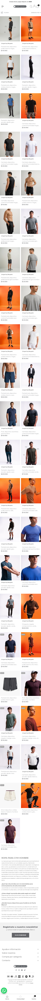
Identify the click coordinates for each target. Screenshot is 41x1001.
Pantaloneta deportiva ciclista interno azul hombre (8, 394)
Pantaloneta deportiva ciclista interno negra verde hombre (8, 356)
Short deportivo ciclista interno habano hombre (9, 811)
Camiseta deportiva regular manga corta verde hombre (8, 737)
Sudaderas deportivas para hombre (28, 914)
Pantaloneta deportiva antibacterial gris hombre (9, 278)
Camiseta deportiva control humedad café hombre (29, 510)
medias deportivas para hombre (29, 918)
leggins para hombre (13, 918)
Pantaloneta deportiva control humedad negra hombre (30, 394)
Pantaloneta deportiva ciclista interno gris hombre (8, 699)
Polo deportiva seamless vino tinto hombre (30, 699)
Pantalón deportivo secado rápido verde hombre (8, 625)
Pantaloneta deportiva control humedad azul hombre (8, 317)
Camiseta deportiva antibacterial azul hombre (31, 548)
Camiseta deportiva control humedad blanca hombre (30, 163)
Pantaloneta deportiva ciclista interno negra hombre (8, 86)
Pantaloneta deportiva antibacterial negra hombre (8, 240)
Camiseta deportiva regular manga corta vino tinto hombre (31, 737)
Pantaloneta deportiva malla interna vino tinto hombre (30, 664)
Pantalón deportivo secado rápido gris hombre (7, 121)
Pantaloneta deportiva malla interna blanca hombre (29, 47)
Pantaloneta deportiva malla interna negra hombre (8, 47)
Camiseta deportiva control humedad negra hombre (30, 124)
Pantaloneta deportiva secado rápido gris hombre (8, 548)
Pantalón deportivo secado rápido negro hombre (29, 86)
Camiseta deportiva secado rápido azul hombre (7, 587)
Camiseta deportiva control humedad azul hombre (29, 583)
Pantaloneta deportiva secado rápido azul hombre (8, 772)
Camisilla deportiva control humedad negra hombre (9, 201)
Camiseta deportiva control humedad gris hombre (29, 240)
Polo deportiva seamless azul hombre (9, 432)
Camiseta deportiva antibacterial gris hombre (30, 278)
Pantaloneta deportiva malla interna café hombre (8, 510)
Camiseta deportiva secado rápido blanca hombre (29, 776)
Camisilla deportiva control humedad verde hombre (30, 471)
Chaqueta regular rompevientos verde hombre (29, 625)
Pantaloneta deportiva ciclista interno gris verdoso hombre (29, 811)
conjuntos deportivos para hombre (11, 916)
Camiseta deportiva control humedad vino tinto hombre (8, 846)
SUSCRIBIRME (20, 935)
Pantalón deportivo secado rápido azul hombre (7, 471)
